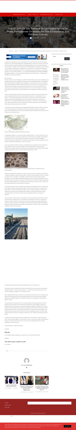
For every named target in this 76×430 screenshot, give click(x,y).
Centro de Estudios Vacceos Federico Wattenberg (37, 71)
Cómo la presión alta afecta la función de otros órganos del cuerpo (65, 96)
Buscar (54, 56)
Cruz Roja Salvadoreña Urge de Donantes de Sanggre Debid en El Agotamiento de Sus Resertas (42, 388)
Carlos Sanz (19, 81)
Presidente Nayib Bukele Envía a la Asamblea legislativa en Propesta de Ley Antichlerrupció (26, 388)
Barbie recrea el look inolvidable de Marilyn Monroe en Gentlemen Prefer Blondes (65, 103)
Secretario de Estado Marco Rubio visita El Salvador (11, 385)
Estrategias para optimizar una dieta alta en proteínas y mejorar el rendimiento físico (65, 77)
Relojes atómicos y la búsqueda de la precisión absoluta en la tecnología (65, 70)
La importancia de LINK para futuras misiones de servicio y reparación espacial (65, 90)
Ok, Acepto (67, 426)
